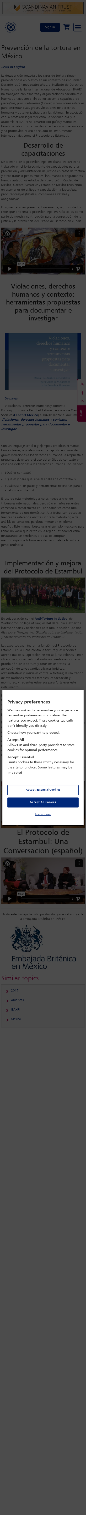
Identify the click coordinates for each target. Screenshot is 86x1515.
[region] (43, 757)
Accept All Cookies (43, 802)
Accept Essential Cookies (43, 789)
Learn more (43, 814)
